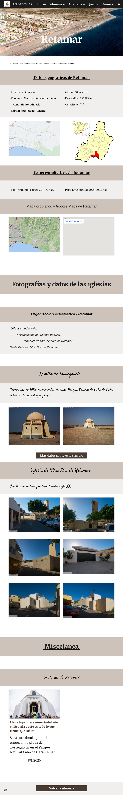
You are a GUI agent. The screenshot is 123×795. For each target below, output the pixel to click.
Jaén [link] (92, 4)
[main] (61, 32)
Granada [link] (75, 4)
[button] (119, 4)
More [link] (107, 4)
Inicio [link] (41, 4)
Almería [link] (56, 4)
